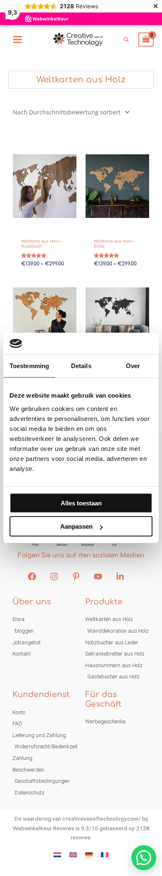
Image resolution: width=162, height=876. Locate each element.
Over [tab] (133, 365)
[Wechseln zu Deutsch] (89, 855)
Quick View (45, 219)
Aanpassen (76, 526)
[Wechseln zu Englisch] (73, 855)
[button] (126, 39)
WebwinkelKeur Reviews (43, 828)
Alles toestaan (81, 503)
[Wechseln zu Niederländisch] (57, 855)
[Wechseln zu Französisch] (105, 855)
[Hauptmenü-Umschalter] (17, 39)
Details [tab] (81, 365)
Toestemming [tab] (29, 365)
